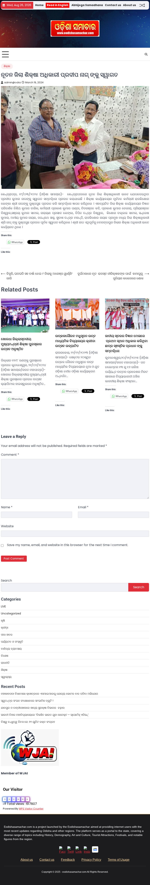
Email (83, 507)
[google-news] (95, 851)
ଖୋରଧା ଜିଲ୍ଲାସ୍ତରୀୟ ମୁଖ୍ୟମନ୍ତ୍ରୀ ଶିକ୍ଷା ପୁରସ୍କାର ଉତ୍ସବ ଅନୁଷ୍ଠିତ (21, 344)
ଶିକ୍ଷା (7, 66)
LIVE (3, 606)
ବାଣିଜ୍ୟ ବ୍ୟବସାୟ (11, 649)
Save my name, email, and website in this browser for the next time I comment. (67, 545)
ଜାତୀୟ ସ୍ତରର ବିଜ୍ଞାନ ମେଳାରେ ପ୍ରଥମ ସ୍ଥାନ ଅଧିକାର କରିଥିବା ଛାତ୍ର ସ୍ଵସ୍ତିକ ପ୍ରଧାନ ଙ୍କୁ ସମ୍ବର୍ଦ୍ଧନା (126, 343)
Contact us (113, 5)
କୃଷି (3, 620)
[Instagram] (87, 851)
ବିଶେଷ (4, 656)
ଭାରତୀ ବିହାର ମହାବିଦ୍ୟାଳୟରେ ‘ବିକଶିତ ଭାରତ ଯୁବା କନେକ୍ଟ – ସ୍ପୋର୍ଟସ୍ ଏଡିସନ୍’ (44, 715)
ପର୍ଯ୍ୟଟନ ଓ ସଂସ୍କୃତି (12, 642)
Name (6, 507)
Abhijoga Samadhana (87, 5)
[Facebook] (62, 851)
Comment (10, 454)
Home (39, 5)
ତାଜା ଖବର (6, 635)
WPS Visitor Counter (31, 808)
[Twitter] (70, 851)
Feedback (68, 859)
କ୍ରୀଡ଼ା (4, 627)
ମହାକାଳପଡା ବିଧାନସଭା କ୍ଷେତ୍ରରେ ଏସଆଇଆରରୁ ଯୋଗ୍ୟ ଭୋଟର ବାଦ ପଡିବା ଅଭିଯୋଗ (49, 694)
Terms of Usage (118, 859)
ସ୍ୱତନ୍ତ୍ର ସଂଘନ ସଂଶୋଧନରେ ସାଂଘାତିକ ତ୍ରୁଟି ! (27, 701)
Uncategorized (11, 613)
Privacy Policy (91, 859)
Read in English (57, 5)
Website (7, 526)
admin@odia (12, 82)
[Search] (146, 54)
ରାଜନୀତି (5, 663)
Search (6, 580)
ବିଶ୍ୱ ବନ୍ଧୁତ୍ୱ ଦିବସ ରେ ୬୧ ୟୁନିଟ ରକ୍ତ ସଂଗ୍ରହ (28, 722)
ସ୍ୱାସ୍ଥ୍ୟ (6, 677)
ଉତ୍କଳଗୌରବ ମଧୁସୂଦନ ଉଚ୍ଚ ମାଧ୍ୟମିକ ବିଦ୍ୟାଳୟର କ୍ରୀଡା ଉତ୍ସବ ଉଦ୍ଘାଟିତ (75, 341)
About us (129, 5)
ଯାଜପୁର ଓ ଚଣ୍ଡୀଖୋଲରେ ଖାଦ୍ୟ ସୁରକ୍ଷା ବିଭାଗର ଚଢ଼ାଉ (33, 708)
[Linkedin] (79, 851)
